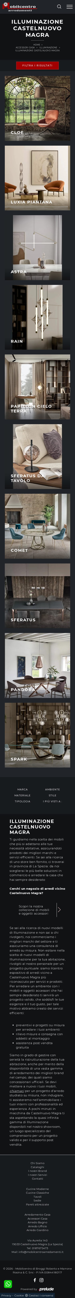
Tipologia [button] (22, 801)
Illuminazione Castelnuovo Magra (37, 50)
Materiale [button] (22, 795)
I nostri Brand (37, 1170)
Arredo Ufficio (37, 1226)
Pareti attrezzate (37, 1204)
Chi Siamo (38, 1163)
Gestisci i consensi (41, 1295)
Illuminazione (48, 47)
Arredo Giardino (38, 1230)
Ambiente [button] (52, 789)
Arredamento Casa (38, 1214)
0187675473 (40, 1248)
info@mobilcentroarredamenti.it (41, 1251)
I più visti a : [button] (52, 801)
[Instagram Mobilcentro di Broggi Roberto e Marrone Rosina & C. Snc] (41, 1280)
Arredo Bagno (37, 1222)
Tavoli (37, 1196)
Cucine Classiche (37, 1192)
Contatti (37, 1178)
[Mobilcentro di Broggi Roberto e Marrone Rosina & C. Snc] (20, 6)
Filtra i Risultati (37, 65)
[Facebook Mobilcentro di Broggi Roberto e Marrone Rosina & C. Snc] (35, 1280)
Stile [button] (52, 795)
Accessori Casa (25, 47)
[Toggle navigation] (70, 7)
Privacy (6, 1295)
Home (36, 45)
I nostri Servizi (37, 1174)
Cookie (19, 1295)
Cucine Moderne (37, 1189)
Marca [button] (22, 789)
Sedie (37, 1200)
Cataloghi (37, 1167)
